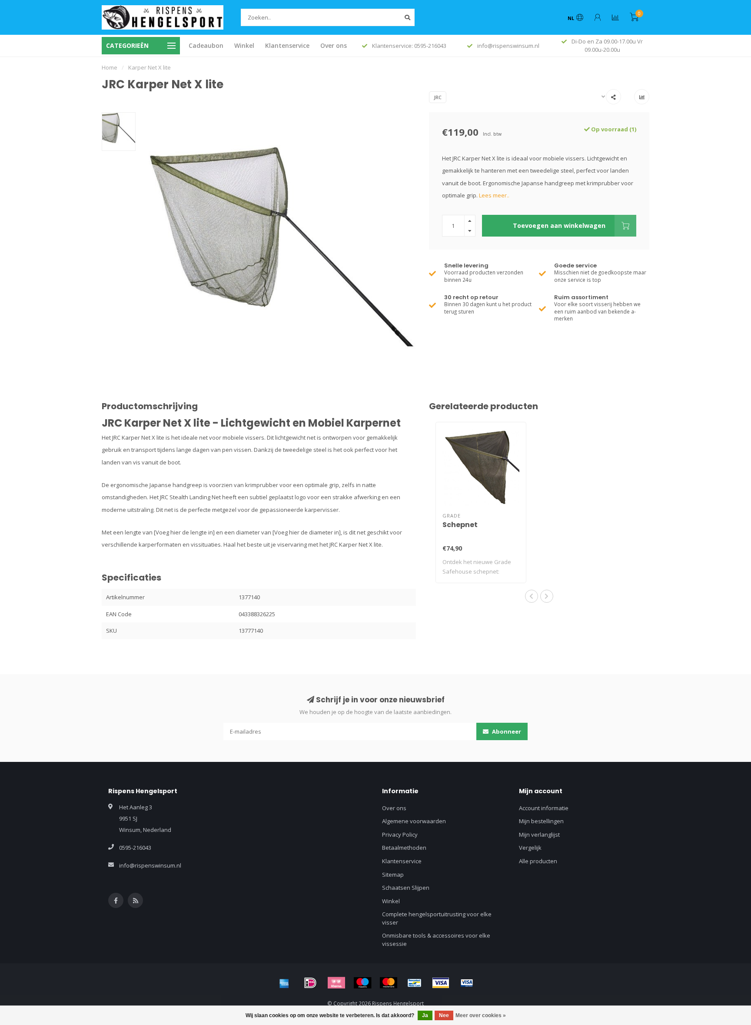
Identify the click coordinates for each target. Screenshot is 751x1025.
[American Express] (284, 982)
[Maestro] (362, 982)
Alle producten (538, 861)
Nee (444, 1015)
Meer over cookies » (480, 1015)
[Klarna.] (336, 982)
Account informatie (543, 808)
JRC (438, 97)
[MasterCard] (388, 982)
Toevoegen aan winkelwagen (559, 225)
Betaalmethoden (404, 847)
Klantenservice (287, 45)
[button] (531, 596)
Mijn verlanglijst (539, 834)
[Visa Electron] (467, 982)
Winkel (244, 45)
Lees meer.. (494, 195)
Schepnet (460, 525)
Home (109, 67)
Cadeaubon (206, 45)
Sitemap (393, 874)
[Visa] (441, 982)
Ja (425, 1015)
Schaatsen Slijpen (405, 887)
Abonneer (506, 731)
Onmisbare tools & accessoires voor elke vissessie (436, 940)
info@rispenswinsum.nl (150, 865)
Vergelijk (530, 847)
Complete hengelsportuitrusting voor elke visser (437, 918)
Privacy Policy (400, 834)
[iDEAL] (310, 982)
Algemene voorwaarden (414, 821)
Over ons (333, 45)
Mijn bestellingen (541, 821)
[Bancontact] (414, 982)
